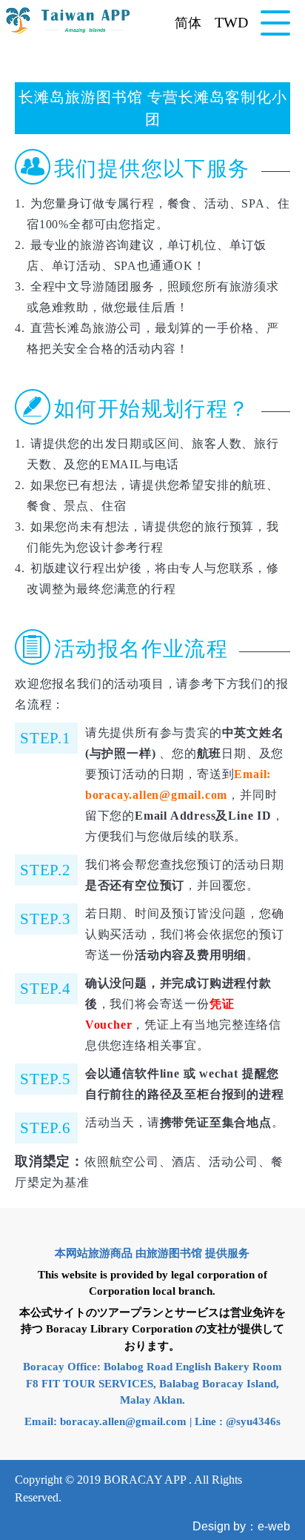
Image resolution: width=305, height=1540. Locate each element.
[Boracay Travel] (69, 20)
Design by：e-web (241, 1526)
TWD (231, 22)
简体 (188, 23)
